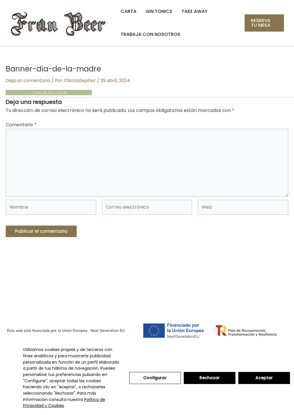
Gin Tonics (159, 11)
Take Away (194, 11)
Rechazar (210, 378)
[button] (264, 23)
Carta (128, 11)
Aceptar (264, 378)
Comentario (21, 124)
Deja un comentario (28, 80)
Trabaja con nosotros (150, 34)
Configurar (155, 378)
